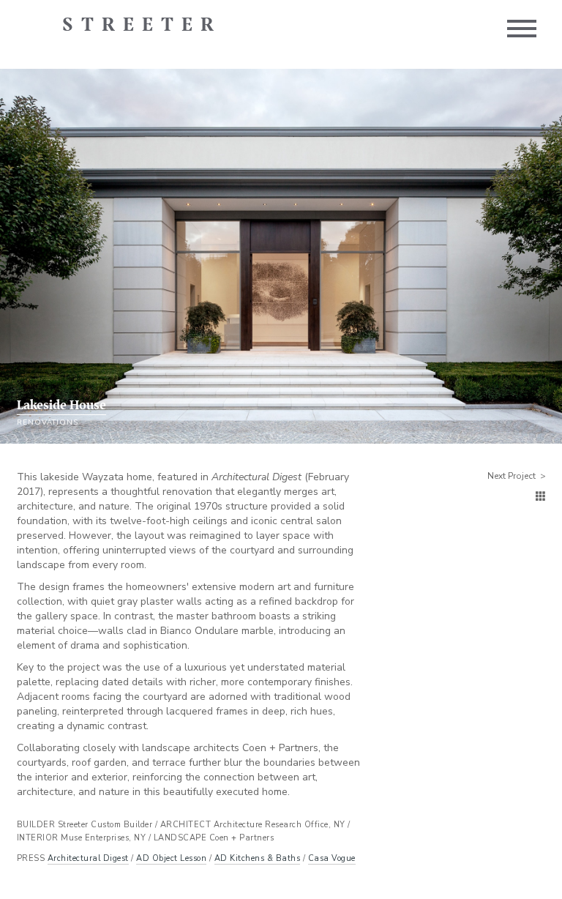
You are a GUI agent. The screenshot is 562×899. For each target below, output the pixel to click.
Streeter (142, 25)
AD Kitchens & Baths (257, 858)
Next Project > (516, 476)
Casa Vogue (332, 858)
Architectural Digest (88, 858)
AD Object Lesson (171, 858)
